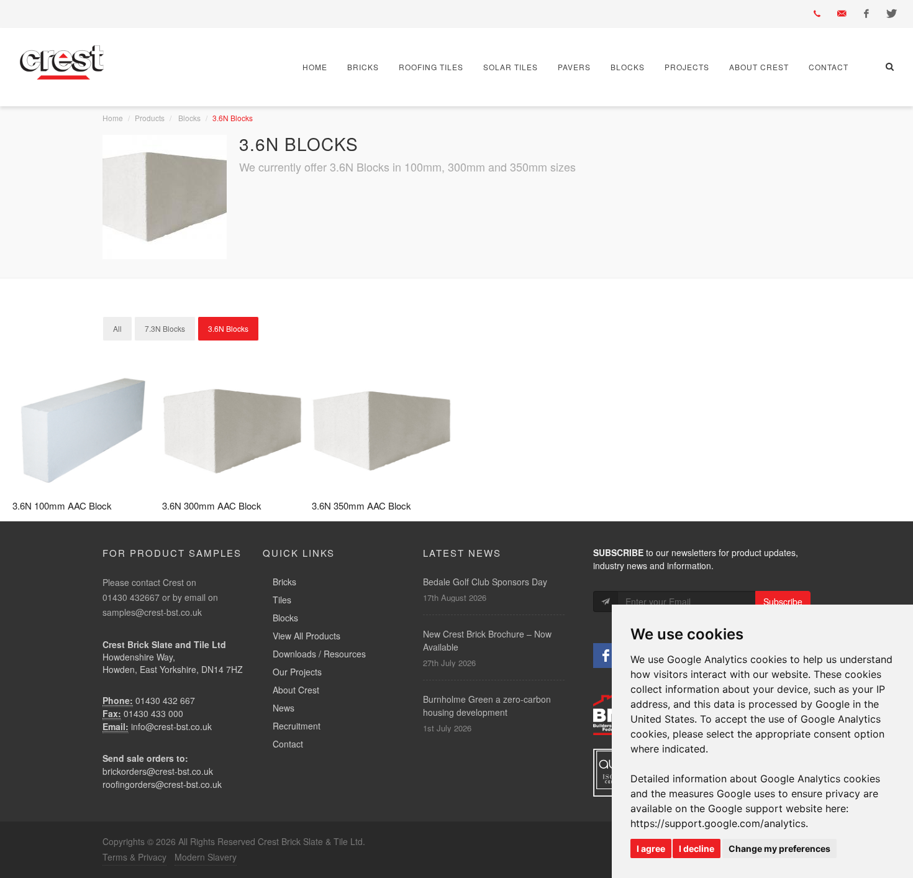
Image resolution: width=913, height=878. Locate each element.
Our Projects (297, 671)
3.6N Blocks (228, 328)
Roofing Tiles (431, 67)
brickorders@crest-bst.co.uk (157, 771)
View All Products (306, 635)
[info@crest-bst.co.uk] (841, 13)
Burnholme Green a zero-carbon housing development (487, 705)
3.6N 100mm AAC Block (62, 505)
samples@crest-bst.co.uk (152, 612)
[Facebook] (866, 13)
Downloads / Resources (319, 653)
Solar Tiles (510, 67)
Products (150, 117)
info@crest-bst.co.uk (171, 726)
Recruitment (296, 726)
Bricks (363, 67)
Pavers (574, 67)
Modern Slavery (206, 857)
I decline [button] (696, 848)
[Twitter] (891, 13)
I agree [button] (651, 848)
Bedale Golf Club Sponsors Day (485, 581)
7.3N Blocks (165, 328)
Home (314, 67)
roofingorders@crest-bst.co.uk (162, 784)
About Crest (759, 67)
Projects (687, 67)
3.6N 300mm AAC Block (211, 505)
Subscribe (782, 601)
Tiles (282, 599)
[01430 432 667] (816, 13)
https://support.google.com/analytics (718, 823)
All (117, 328)
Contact (828, 67)
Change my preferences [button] (779, 848)
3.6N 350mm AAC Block (361, 505)
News (283, 708)
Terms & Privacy (134, 857)
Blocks (628, 67)
